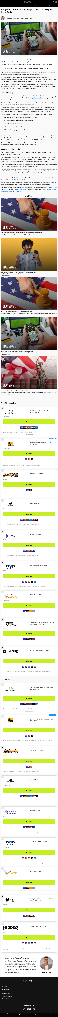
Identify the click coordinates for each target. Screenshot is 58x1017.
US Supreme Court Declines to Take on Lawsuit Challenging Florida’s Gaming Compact (21, 232)
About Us (4, 986)
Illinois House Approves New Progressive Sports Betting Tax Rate (16, 311)
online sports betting (22, 189)
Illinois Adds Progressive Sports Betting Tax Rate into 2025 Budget (17, 351)
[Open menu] (1, 1)
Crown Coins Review (29, 434)
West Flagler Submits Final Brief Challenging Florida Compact (15, 390)
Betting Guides (6, 993)
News (15, 5)
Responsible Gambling (7, 998)
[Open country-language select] (56, 2)
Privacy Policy (5, 989)
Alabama (48, 189)
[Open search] (53, 1)
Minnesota (4, 191)
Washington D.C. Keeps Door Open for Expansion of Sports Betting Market (18, 272)
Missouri (9, 191)
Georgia (53, 189)
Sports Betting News (7, 996)
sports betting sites (37, 98)
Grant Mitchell (12, 18)
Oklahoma (18, 191)
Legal (20, 5)
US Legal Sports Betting (7, 5)
